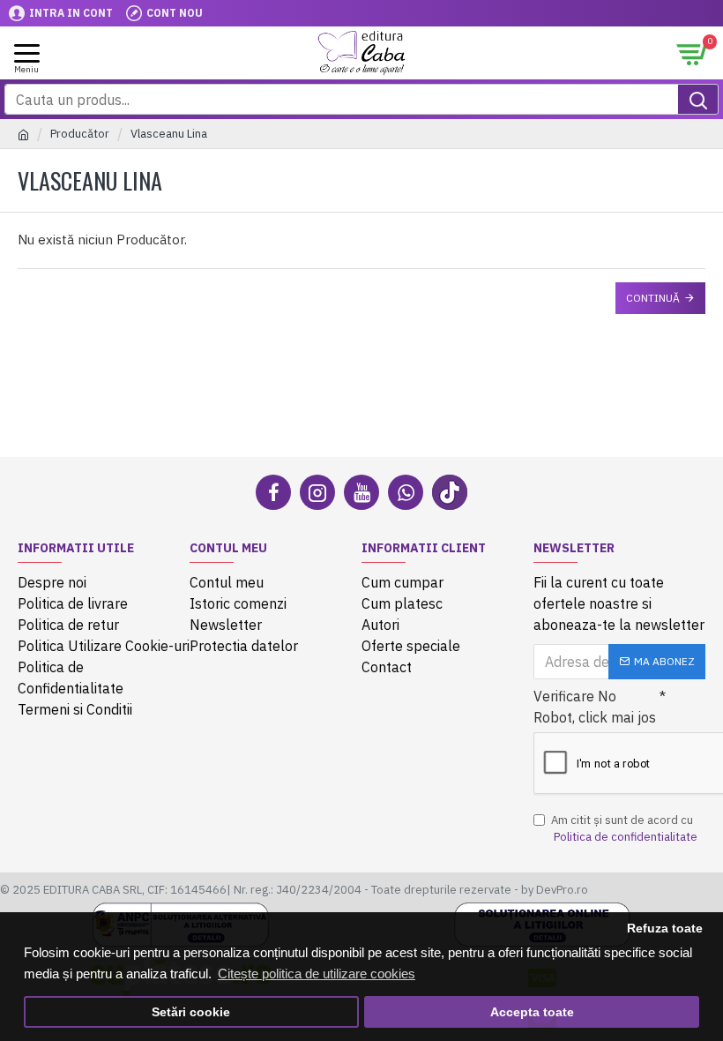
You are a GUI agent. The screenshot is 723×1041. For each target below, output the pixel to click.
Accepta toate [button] (532, 1012)
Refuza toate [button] (665, 928)
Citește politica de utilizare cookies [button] (316, 973)
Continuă (653, 297)
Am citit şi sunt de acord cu (624, 829)
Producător (79, 133)
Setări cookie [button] (191, 1012)
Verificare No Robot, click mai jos (594, 706)
